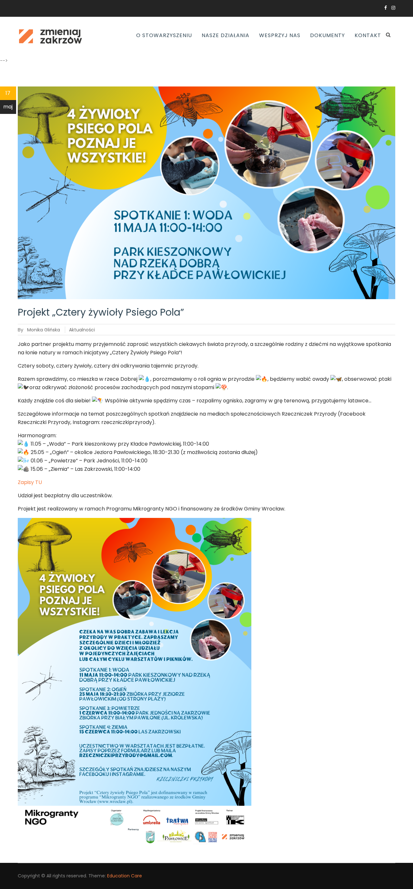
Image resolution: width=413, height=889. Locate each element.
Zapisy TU (30, 482)
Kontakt (368, 35)
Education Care (124, 876)
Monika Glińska (43, 330)
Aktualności (82, 330)
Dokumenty (327, 35)
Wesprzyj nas (279, 35)
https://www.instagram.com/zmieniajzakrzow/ (393, 7)
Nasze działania (225, 35)
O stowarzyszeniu (164, 35)
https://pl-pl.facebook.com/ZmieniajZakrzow (385, 7)
